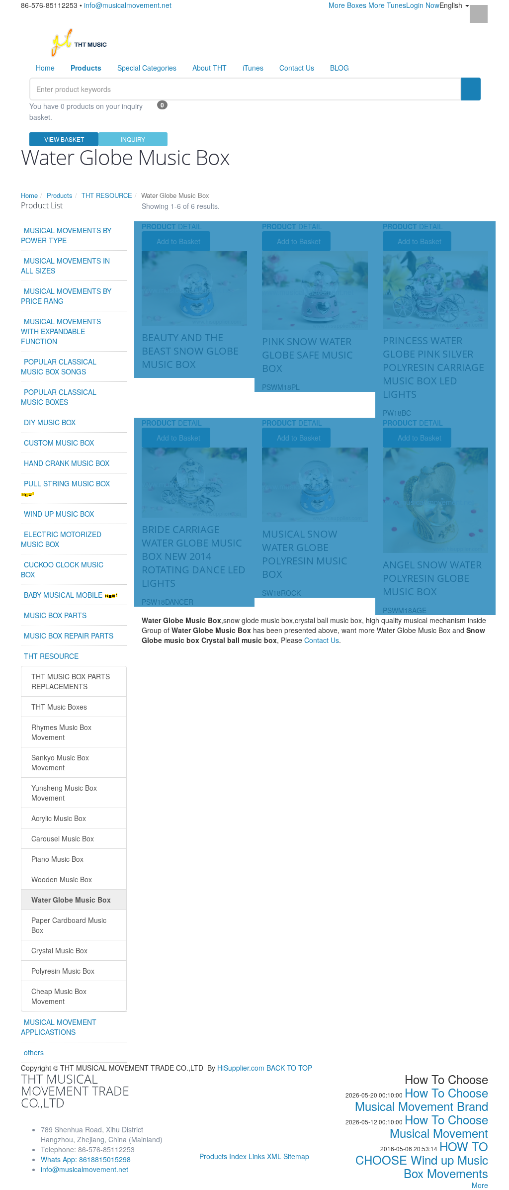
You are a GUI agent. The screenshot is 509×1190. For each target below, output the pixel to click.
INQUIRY (133, 139)
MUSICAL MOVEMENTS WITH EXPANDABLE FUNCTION (61, 331)
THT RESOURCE (107, 195)
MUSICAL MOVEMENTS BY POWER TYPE (66, 235)
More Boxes (347, 5)
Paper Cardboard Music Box (68, 925)
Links (257, 1156)
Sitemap (296, 1156)
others (34, 1052)
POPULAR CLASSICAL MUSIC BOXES (58, 397)
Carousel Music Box (62, 838)
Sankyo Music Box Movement (60, 762)
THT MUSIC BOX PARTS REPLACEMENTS (70, 681)
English (451, 5)
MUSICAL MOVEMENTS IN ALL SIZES (65, 265)
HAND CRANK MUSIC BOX (66, 463)
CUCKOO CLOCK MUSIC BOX (62, 569)
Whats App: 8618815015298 (86, 1159)
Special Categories (146, 68)
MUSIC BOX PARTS (55, 615)
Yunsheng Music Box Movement (64, 793)
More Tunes (387, 5)
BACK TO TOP (289, 1068)
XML (274, 1156)
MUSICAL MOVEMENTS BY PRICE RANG (66, 296)
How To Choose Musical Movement (439, 1125)
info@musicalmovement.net (127, 5)
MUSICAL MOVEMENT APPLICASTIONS (58, 1027)
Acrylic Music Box (58, 818)
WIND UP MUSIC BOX (59, 514)
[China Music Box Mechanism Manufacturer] (83, 42)
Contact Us (296, 68)
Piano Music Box (57, 859)
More (480, 1185)
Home (45, 68)
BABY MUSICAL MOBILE (64, 595)
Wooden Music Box (61, 879)
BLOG (339, 68)
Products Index (223, 1156)
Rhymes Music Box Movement (61, 732)
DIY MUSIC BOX (50, 422)
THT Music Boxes (59, 707)
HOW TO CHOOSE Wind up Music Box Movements (421, 1159)
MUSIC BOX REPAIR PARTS (68, 636)
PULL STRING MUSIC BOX (67, 483)
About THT (209, 68)
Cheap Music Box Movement (58, 996)
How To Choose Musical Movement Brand (421, 1099)
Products (60, 195)
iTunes (253, 68)
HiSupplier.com (240, 1068)
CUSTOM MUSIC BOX (59, 443)
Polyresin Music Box (62, 971)
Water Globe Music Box (71, 900)
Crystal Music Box (59, 950)
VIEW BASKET (64, 139)
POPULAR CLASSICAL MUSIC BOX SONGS (58, 366)
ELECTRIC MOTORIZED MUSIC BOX (61, 539)
